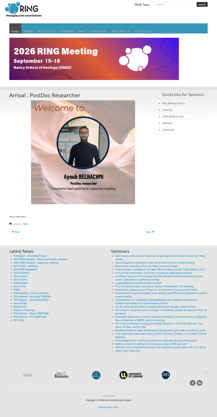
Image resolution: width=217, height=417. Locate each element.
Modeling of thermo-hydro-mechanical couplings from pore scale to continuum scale (160, 330)
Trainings (167, 109)
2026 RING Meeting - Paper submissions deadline (40, 259)
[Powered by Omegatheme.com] (206, 373)
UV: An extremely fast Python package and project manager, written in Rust (155, 306)
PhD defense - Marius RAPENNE (31, 313)
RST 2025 (19, 320)
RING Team (142, 4)
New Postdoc (21, 276)
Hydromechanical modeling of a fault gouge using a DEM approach (151, 343)
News (25, 223)
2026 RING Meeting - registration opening (36, 262)
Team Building (21, 272)
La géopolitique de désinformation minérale (138, 283)
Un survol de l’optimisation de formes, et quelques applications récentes (153, 272)
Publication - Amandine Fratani (30, 255)
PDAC (17, 289)
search (202, 4)
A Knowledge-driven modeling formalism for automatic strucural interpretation (156, 340)
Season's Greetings (24, 310)
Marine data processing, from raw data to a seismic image (146, 266)
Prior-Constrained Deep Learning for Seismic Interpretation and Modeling (154, 286)
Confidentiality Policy (108, 407)
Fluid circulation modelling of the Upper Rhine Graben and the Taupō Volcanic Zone (160, 269)
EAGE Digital (20, 283)
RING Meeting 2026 (173, 116)
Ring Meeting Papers (173, 103)
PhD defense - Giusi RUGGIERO (31, 299)
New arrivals (20, 303)
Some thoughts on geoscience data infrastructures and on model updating (155, 262)
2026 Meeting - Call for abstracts (31, 293)
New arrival (20, 286)
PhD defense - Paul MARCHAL (30, 316)
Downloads (168, 129)
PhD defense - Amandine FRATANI (32, 296)
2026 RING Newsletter (26, 269)
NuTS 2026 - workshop (26, 266)
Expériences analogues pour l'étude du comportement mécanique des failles (156, 289)
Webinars (167, 123)
